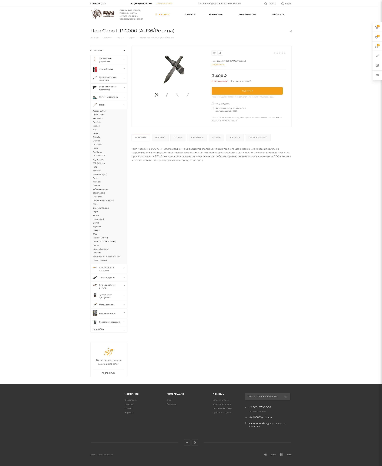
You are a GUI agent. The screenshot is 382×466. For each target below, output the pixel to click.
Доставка (234, 137)
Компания (132, 394)
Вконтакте (187, 442)
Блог (169, 400)
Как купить (197, 137)
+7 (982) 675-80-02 (141, 3)
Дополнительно (258, 137)
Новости (129, 404)
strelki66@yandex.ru (260, 417)
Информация (175, 394)
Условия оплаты (221, 400)
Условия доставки (222, 404)
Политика (172, 404)
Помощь (218, 394)
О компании (131, 400)
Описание (140, 137)
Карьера (129, 412)
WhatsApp (195, 442)
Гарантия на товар (222, 408)
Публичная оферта (222, 412)
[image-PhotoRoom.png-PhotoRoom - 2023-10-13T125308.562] (171, 69)
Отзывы (178, 137)
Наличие (160, 137)
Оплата (216, 137)
